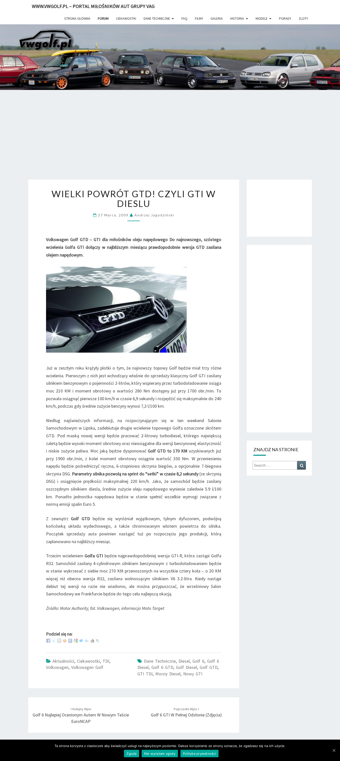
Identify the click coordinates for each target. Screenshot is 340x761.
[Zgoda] (333, 750)
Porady (285, 18)
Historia (237, 18)
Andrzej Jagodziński (154, 215)
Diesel (184, 661)
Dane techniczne (157, 18)
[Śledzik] (87, 640)
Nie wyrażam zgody (159, 754)
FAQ (184, 18)
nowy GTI (192, 674)
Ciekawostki (126, 18)
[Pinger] (81, 640)
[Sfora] (92, 640)
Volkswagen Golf (87, 667)
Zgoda (131, 754)
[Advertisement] (170, 138)
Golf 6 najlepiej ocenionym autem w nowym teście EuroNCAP (81, 715)
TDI (106, 661)
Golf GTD (209, 667)
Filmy (199, 18)
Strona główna (77, 18)
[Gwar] (70, 640)
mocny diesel (167, 674)
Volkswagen (57, 667)
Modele (262, 18)
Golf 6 (198, 661)
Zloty (303, 18)
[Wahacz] (98, 640)
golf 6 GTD (162, 667)
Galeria (217, 18)
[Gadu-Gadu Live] (65, 640)
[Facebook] (48, 640)
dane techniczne (160, 661)
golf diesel (186, 667)
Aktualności (63, 661)
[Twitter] (54, 640)
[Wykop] (59, 640)
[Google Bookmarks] (76, 640)
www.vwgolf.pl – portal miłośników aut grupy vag (93, 6)
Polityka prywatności (199, 754)
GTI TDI (145, 674)
